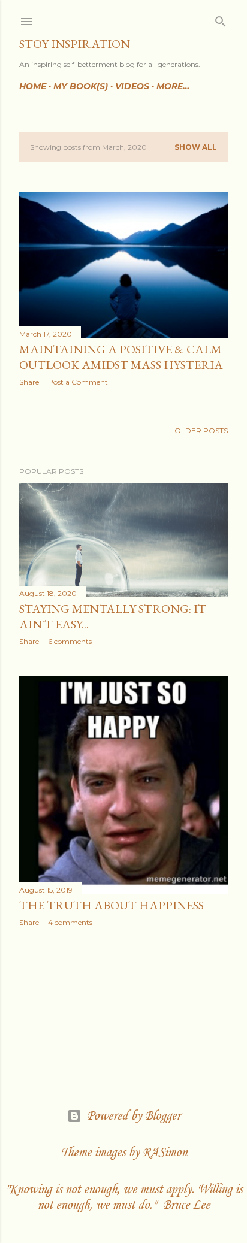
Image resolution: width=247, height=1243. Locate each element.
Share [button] (29, 381)
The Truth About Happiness (111, 905)
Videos (132, 86)
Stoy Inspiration (74, 44)
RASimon (164, 1152)
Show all (195, 147)
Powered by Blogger (133, 1116)
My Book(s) (80, 86)
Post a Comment (78, 381)
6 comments (70, 641)
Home (32, 86)
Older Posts (201, 430)
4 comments (70, 922)
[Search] (220, 19)
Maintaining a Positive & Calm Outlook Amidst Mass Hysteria (121, 357)
